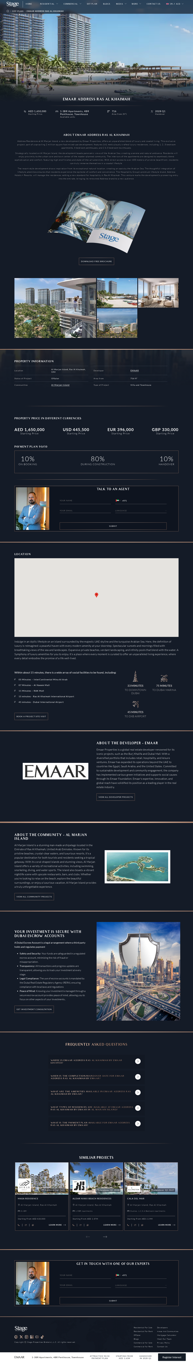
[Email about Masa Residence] (25, 1225)
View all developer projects (116, 797)
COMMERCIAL (71, 4)
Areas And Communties (168, 1331)
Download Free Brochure (96, 261)
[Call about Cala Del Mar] (128, 1225)
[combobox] (118, 500)
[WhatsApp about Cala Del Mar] (142, 1225)
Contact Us (162, 1346)
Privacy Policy (163, 1343)
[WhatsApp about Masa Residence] (33, 1225)
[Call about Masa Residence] (19, 1225)
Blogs (136, 1339)
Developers (162, 1327)
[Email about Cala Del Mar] (135, 1225)
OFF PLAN (92, 4)
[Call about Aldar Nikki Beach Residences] (73, 1225)
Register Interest (171, 1357)
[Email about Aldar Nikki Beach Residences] (80, 1225)
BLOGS (106, 4)
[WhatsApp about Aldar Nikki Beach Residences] (87, 1225)
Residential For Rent (143, 1331)
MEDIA (119, 4)
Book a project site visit (31, 716)
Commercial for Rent (143, 1346)
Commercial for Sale (143, 1343)
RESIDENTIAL (47, 4)
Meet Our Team (164, 1339)
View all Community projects (34, 897)
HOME (29, 4)
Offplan (137, 1335)
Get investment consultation (34, 1009)
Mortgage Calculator (166, 1335)
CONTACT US (153, 4)
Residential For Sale (143, 1327)
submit (113, 526)
